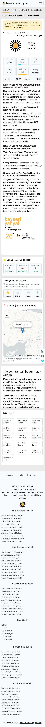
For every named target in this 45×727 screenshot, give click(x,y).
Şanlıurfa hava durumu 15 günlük (12, 536)
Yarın (14, 10)
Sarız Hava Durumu (21, 444)
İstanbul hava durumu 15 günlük (11, 516)
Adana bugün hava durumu (10, 669)
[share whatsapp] (42, 351)
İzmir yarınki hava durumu (9, 694)
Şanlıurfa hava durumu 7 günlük (11, 609)
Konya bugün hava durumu (10, 666)
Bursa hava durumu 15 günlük (11, 524)
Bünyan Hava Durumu (22, 422)
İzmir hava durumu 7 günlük (10, 594)
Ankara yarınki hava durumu (10, 691)
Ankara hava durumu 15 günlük (11, 518)
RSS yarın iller (6, 636)
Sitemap (4, 628)
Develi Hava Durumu (36, 422)
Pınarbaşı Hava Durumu (36, 437)
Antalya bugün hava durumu (10, 663)
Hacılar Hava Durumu (22, 429)
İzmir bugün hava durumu (9, 657)
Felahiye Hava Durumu (8, 429)
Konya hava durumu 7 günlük (11, 603)
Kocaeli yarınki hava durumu (10, 714)
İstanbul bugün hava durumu (10, 652)
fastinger (4, 625)
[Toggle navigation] (40, 3)
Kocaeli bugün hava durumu (10, 678)
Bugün (5, 10)
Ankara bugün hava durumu (10, 655)
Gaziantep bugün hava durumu (11, 675)
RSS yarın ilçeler (6, 639)
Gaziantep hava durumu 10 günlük (12, 575)
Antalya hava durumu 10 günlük (11, 564)
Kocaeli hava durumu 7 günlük (11, 614)
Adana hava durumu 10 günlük (11, 569)
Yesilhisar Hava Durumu (36, 451)
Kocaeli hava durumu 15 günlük (11, 541)
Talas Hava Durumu (35, 444)
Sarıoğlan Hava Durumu (8, 444)
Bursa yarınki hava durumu (10, 697)
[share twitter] (42, 360)
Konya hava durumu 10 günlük (11, 566)
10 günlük (36, 10)
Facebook (10, 475)
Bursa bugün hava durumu (10, 660)
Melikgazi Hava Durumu (22, 437)
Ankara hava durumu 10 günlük (11, 555)
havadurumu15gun (16, 3)
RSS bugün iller (6, 631)
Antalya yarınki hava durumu (10, 700)
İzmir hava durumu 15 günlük (10, 521)
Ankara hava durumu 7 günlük (11, 591)
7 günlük (24, 10)
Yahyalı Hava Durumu (22, 451)
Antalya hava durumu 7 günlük (11, 600)
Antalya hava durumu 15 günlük (11, 527)
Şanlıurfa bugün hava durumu (11, 672)
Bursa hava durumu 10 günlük (11, 561)
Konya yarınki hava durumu (10, 703)
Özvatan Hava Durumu (8, 459)
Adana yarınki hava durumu (10, 705)
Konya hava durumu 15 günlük (11, 530)
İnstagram (31, 475)
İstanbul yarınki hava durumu (10, 688)
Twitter (21, 475)
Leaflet (18, 356)
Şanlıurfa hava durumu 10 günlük (12, 572)
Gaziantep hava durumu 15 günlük (12, 539)
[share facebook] (42, 356)
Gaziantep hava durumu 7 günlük (12, 611)
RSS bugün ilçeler (7, 634)
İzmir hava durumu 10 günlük (10, 558)
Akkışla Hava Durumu (7, 422)
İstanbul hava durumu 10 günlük (11, 552)
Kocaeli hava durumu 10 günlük (11, 578)
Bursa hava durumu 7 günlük (10, 597)
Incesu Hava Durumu (36, 429)
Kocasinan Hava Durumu (8, 437)
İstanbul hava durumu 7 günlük (11, 588)
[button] (22, 330)
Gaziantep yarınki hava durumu (11, 711)
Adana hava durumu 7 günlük (11, 606)
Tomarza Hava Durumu (8, 451)
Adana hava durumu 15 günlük (11, 533)
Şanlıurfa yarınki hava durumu (11, 708)
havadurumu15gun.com (30, 723)
